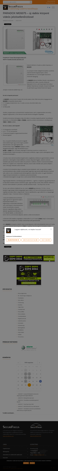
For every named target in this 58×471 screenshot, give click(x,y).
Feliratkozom (13, 240)
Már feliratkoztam (29, 240)
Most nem (45, 240)
